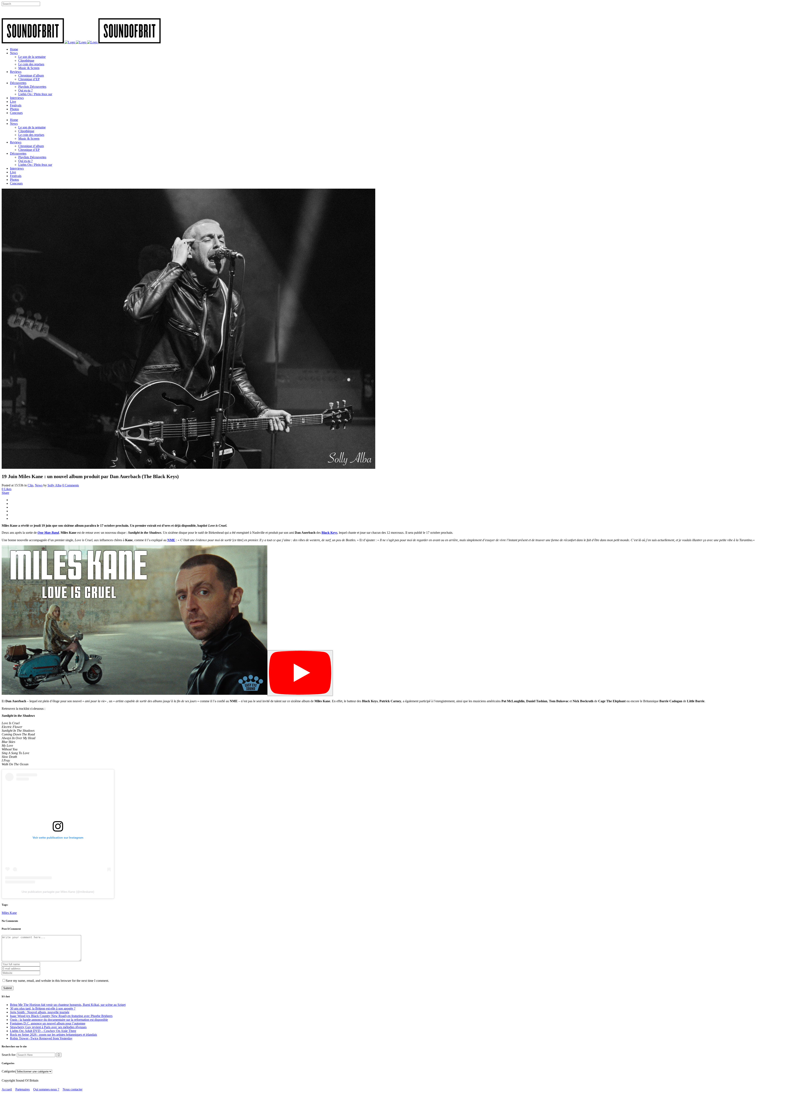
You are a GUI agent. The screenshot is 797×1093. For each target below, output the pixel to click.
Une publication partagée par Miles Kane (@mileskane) (58, 891)
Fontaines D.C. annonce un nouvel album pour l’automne (47, 1023)
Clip (30, 485)
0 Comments (70, 485)
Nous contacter (72, 1089)
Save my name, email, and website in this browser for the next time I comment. (57, 980)
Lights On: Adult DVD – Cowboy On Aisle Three (43, 1031)
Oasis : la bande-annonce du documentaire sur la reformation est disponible (59, 1019)
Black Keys (329, 532)
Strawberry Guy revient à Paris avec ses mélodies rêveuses (48, 1027)
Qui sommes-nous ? (46, 1089)
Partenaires (22, 1089)
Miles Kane (9, 913)
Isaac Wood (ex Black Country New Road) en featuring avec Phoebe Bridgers (61, 1016)
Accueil (7, 1089)
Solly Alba (54, 485)
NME (171, 540)
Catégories (9, 1071)
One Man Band (48, 532)
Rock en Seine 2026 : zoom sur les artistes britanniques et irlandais (53, 1034)
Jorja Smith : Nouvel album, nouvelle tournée (39, 1012)
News (39, 485)
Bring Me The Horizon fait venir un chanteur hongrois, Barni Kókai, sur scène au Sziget (68, 1004)
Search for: (9, 1054)
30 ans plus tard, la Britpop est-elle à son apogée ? (42, 1008)
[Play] (300, 673)
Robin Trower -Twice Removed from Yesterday (41, 1038)
